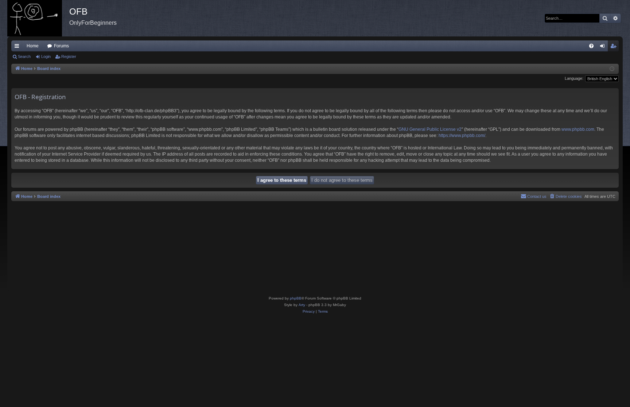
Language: (574, 78)
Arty (302, 305)
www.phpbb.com (577, 129)
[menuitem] (591, 45)
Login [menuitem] (604, 47)
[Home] (38, 18)
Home (33, 45)
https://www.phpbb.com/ (462, 135)
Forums (61, 45)
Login (46, 56)
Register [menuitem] (615, 47)
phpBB (296, 298)
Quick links (18, 47)
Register (68, 56)
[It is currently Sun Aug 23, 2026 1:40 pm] (612, 69)
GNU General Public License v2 (430, 129)
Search (24, 56)
